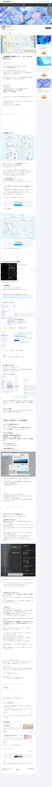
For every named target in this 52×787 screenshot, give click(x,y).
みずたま (9, 26)
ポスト (16, 756)
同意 (49, 4)
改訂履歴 (23, 4)
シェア (20, 756)
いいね (31, 751)
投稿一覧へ (18, 769)
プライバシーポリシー (14, 4)
